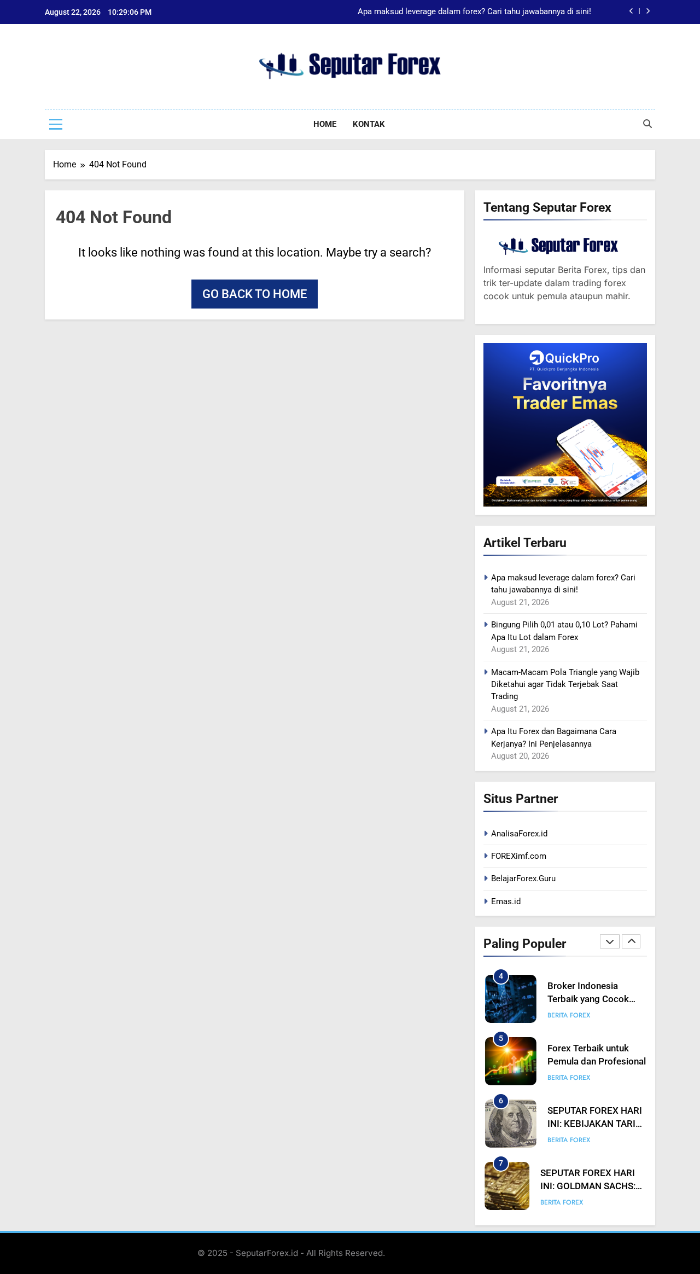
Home (324, 124)
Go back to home (254, 294)
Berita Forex (568, 1015)
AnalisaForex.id (519, 834)
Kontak (369, 124)
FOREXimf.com (518, 856)
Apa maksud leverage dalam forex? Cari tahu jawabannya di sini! (474, 12)
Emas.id (506, 901)
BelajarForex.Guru (523, 878)
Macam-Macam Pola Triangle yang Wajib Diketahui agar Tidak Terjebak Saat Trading (565, 684)
